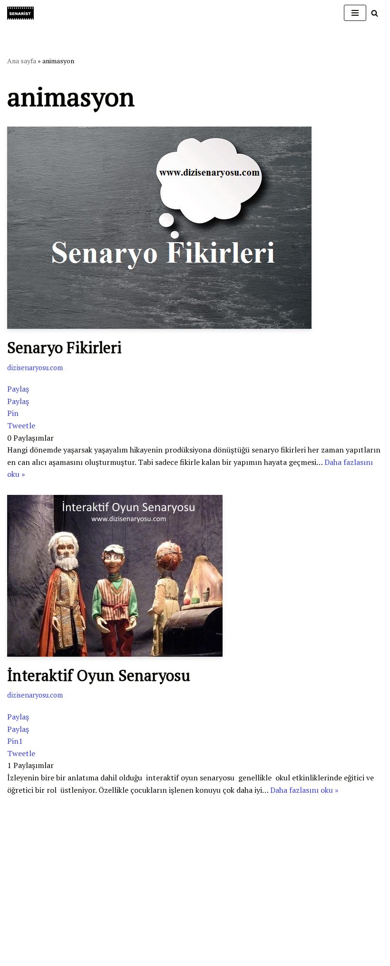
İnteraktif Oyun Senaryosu (98, 675)
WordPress (48, 914)
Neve (15, 914)
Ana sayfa (21, 60)
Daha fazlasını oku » (304, 790)
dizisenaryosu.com (35, 367)
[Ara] (374, 13)
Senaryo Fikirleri (64, 347)
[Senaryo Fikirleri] (195, 228)
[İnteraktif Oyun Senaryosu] (195, 576)
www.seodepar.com (40, 897)
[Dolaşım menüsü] (355, 13)
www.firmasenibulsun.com (52, 865)
